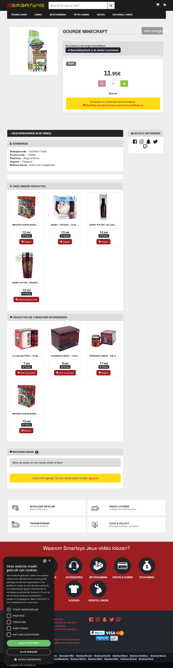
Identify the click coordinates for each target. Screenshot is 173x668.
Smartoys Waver (146, 659)
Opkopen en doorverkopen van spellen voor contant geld (64, 641)
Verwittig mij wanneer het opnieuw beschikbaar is (114, 105)
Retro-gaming (81, 14)
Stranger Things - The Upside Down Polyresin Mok (117, 355)
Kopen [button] (27, 241)
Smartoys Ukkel (111, 659)
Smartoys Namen (78, 659)
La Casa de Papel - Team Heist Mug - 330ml (34, 355)
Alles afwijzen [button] (29, 651)
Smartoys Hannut (158, 655)
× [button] (49, 560)
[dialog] (28, 611)
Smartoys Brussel (84, 655)
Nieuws (101, 14)
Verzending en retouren (63, 622)
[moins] (102, 83)
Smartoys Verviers (129, 659)
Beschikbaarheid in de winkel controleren (94, 50)
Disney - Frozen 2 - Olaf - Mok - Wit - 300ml (73, 224)
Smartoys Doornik (102, 655)
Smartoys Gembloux (139, 655)
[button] (29, 659)
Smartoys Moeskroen (59, 659)
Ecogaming (57, 619)
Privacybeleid (58, 625)
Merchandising (58, 14)
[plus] (124, 83)
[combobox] (44, 561)
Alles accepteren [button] (28, 643)
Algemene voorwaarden (64, 629)
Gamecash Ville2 (66, 655)
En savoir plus (31, 602)
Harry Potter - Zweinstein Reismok (31, 282)
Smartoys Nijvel (95, 659)
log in (92, 478)
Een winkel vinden (122, 14)
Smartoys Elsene (120, 655)
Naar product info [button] (27, 299)
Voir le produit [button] (27, 372)
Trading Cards (19, 14)
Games (38, 14)
